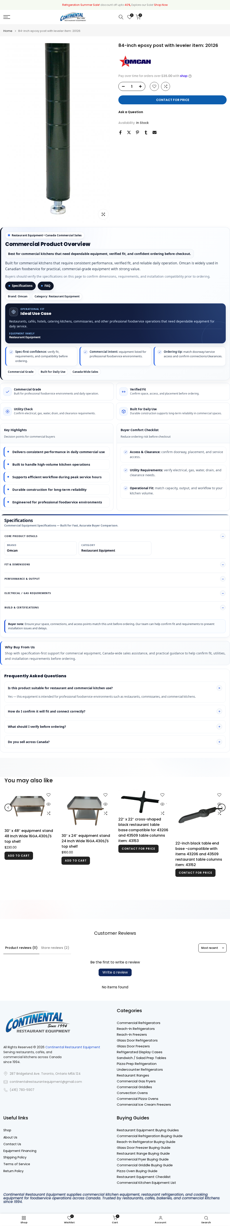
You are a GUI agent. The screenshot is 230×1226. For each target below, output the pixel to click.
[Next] (222, 810)
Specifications (22, 286)
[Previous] (8, 810)
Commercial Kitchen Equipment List (146, 1182)
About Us (10, 1137)
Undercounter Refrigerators (140, 1069)
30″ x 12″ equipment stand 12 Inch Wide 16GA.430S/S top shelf (199, 865)
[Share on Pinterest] (137, 132)
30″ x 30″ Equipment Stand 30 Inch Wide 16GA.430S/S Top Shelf (28, 841)
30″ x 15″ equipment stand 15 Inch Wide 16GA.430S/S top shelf (85, 865)
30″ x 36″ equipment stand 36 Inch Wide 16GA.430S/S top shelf (142, 836)
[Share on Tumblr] (146, 132)
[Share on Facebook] (120, 132)
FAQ (47, 286)
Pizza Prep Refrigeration (137, 1063)
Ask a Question (130, 112)
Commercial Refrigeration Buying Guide (150, 1136)
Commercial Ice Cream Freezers (144, 1104)
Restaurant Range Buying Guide (143, 1153)
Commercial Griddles (134, 1087)
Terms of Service (16, 1164)
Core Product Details (21, 536)
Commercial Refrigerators (138, 1022)
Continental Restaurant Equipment (72, 1047)
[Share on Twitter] (129, 132)
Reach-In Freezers (132, 1034)
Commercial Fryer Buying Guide (143, 1159)
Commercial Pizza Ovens (137, 1098)
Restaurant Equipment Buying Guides (148, 1130)
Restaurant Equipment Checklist (144, 1176)
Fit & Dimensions (17, 564)
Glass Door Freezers (133, 1046)
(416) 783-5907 (22, 1090)
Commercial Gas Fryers (136, 1081)
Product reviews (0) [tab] (21, 947)
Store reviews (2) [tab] (55, 947)
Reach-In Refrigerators (136, 1028)
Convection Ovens (132, 1092)
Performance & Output (22, 578)
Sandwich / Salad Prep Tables (141, 1057)
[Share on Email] (155, 132)
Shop (7, 1130)
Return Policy (13, 1171)
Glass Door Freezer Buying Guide (143, 1147)
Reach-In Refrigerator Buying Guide (146, 1141)
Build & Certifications (21, 607)
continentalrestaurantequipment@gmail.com (46, 1082)
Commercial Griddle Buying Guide (145, 1165)
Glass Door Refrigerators (137, 1040)
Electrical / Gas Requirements (27, 593)
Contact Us (12, 1144)
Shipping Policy (15, 1157)
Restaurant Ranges (133, 1075)
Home (7, 30)
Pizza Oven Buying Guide (137, 1171)
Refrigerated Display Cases (139, 1052)
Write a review (115, 972)
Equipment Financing (19, 1151)
